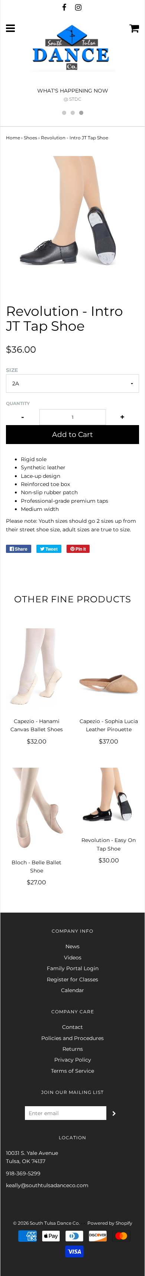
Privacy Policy (72, 1059)
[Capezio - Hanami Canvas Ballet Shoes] (36, 669)
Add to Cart (72, 434)
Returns (72, 1049)
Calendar (72, 990)
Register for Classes (72, 979)
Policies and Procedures (72, 1038)
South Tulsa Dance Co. (55, 1223)
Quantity (18, 403)
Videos (72, 957)
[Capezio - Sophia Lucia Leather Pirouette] (108, 669)
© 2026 (21, 1223)
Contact (72, 1027)
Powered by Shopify (109, 1223)
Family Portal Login (73, 968)
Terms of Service (72, 1071)
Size (12, 370)
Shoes (30, 137)
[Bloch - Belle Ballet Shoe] (36, 809)
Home (13, 137)
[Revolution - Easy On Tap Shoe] (108, 798)
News (72, 946)
